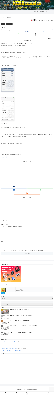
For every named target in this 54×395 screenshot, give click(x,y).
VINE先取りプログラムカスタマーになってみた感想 (9, 348)
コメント (3, 227)
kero (16, 341)
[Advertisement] (27, 172)
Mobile (4, 24)
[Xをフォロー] (40, 186)
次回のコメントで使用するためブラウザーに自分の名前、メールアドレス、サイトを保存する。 (24, 250)
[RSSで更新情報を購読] (27, 193)
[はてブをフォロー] (14, 190)
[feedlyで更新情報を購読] (40, 190)
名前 (2, 241)
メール (2, 245)
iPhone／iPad (9, 24)
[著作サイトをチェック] (14, 186)
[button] (35, 34)
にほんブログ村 (4, 157)
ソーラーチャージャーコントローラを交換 (8, 341)
